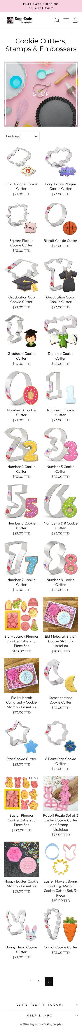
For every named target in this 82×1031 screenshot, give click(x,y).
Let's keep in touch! (39, 1004)
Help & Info (40, 1015)
